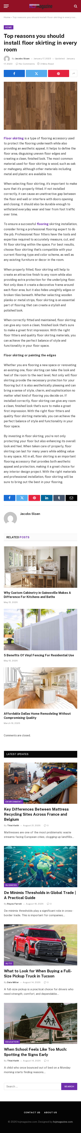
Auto (8, 963)
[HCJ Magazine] (40, 6)
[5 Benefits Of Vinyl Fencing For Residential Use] (40, 629)
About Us (50, 1112)
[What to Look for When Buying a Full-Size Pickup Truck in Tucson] (40, 945)
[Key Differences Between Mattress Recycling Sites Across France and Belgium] (40, 783)
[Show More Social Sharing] (73, 73)
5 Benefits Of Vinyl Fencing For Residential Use (39, 655)
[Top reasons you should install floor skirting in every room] (40, 106)
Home (7, 17)
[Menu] (6, 6)
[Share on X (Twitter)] (36, 73)
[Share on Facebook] (14, 73)
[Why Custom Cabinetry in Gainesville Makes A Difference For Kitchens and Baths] (40, 567)
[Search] (75, 6)
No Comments (27, 64)
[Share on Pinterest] (58, 73)
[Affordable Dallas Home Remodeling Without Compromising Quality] (40, 688)
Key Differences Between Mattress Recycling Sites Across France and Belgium (36, 814)
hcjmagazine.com (63, 1121)
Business (11, 885)
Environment (13, 802)
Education (11, 1042)
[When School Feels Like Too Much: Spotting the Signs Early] (40, 1023)
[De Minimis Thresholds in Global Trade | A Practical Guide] (40, 866)
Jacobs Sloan (22, 58)
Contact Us (32, 1112)
